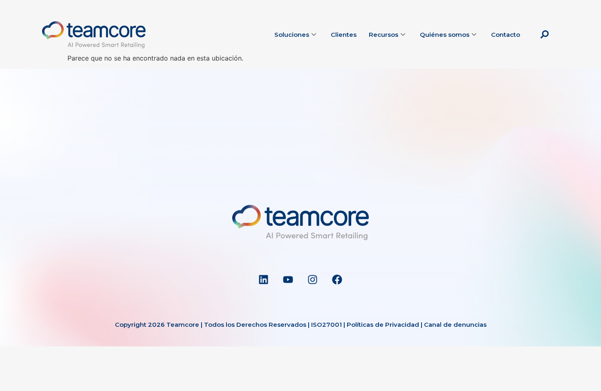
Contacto (505, 34)
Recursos (383, 34)
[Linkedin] (263, 280)
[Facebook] (337, 280)
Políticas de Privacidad (383, 324)
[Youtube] (288, 280)
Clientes (344, 34)
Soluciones (291, 34)
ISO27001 (326, 324)
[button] (544, 35)
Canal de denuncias (455, 324)
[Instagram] (313, 280)
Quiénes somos (444, 34)
